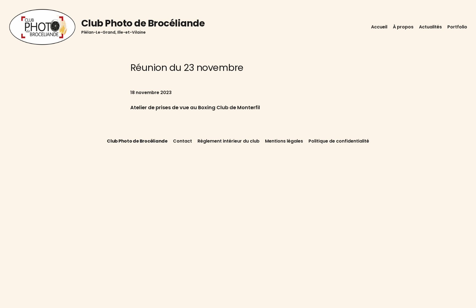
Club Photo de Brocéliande (143, 23)
